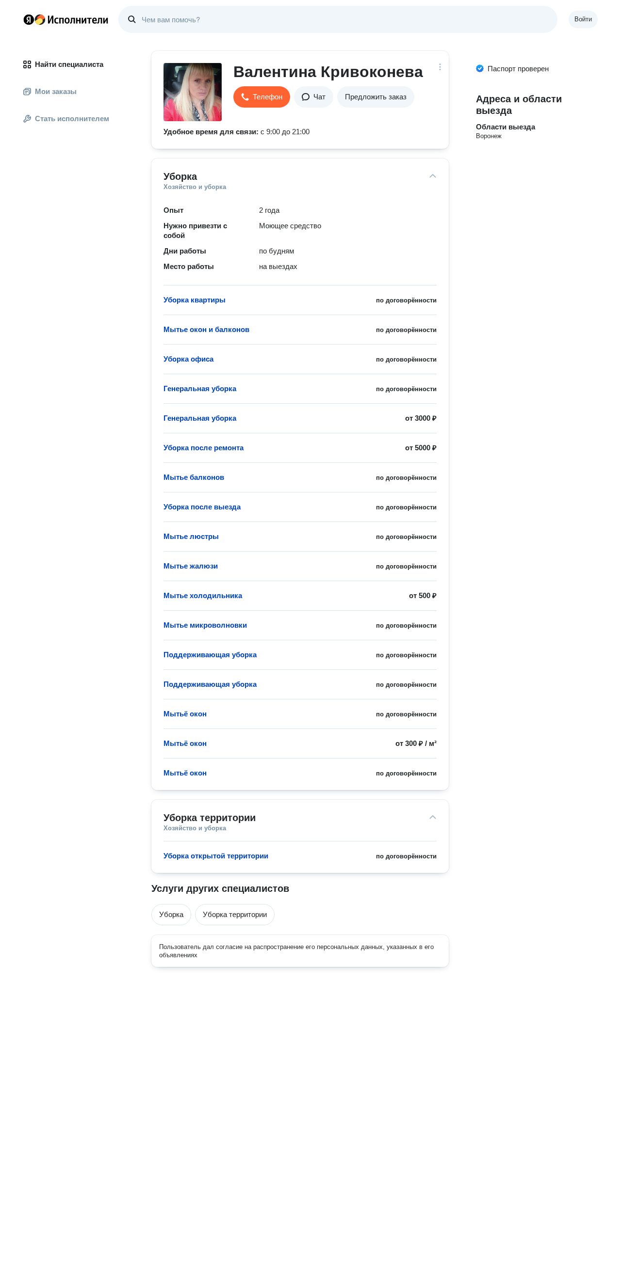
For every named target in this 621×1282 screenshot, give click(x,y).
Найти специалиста (69, 64)
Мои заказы (56, 91)
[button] (261, 97)
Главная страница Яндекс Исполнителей (66, 19)
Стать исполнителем (72, 118)
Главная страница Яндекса (28, 19)
